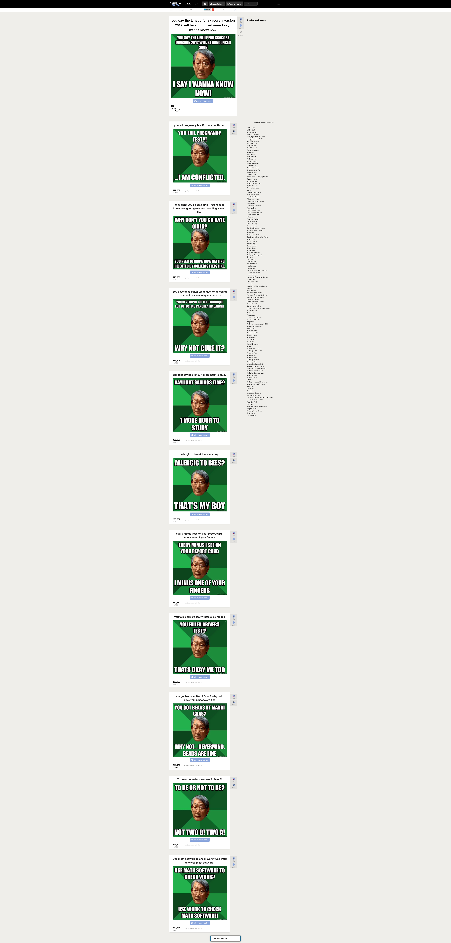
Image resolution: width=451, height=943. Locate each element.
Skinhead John (252, 377)
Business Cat (251, 157)
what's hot (188, 4)
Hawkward (250, 232)
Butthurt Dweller (252, 161)
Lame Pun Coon (252, 281)
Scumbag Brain (252, 353)
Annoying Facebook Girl (255, 139)
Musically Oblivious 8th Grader (257, 295)
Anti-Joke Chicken (253, 141)
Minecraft (250, 288)
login (278, 4)
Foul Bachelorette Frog (254, 212)
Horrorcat (250, 257)
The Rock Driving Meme (255, 400)
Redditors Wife (252, 330)
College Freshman (253, 168)
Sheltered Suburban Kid (255, 371)
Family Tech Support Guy (255, 201)
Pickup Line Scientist (254, 317)
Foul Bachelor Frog (253, 210)
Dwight (249, 190)
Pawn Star (250, 313)
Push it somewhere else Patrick (257, 324)
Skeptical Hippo (252, 375)
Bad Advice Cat (252, 148)
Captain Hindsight (253, 163)
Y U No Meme (251, 415)
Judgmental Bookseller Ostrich (257, 277)
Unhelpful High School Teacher (257, 406)
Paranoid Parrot (252, 310)
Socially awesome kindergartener (258, 382)
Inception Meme (252, 264)
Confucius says (252, 172)
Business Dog (251, 159)
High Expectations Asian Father (257, 237)
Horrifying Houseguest (254, 255)
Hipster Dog (251, 243)
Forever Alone (251, 208)
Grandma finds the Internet (256, 228)
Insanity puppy (252, 266)
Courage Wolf (251, 174)
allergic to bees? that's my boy (199, 454)
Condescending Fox (253, 170)
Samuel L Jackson (253, 344)
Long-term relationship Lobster (257, 286)
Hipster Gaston (252, 246)
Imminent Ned (251, 261)
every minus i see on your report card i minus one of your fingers (199, 535)
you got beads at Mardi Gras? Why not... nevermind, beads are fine (199, 698)
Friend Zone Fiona (253, 214)
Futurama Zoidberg (253, 219)
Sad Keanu (250, 339)
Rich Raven (251, 337)
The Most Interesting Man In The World (260, 397)
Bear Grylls (250, 152)
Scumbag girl (251, 355)
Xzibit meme (251, 413)
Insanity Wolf (251, 268)
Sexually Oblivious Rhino (255, 366)
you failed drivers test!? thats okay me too (199, 617)
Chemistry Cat (251, 165)
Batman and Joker (253, 150)
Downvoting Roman (253, 188)
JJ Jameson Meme (253, 272)
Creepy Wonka (252, 181)
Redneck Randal (252, 333)
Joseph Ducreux (252, 275)
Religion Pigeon (252, 335)
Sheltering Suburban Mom (255, 373)
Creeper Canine (252, 179)
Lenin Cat (250, 284)
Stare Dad (250, 386)
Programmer (251, 322)
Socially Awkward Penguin (256, 384)
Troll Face (250, 404)
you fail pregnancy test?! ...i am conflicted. (199, 125)
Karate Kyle (251, 279)
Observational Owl (253, 299)
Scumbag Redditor (253, 359)
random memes (205, 4)
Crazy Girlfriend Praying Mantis (257, 177)
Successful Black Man (254, 393)
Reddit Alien (251, 328)
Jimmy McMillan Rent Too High (257, 270)
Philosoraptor (251, 315)
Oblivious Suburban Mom (255, 297)
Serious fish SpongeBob (255, 364)
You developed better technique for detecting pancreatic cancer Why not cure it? (200, 293)
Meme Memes (251, 290)
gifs (235, 10)
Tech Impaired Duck (253, 395)
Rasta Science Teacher (254, 326)
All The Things (252, 132)
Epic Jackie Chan (253, 194)
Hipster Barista (252, 241)
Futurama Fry (251, 217)
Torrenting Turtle (252, 402)
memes (230, 10)
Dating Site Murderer (254, 183)
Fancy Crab (251, 203)
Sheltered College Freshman (256, 368)
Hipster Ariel (251, 239)
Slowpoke (250, 379)
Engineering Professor (254, 192)
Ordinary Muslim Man (254, 306)
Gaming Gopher (252, 221)
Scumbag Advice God (254, 351)
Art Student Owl (252, 143)
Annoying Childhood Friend (256, 136)
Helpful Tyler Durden (253, 235)
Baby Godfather (252, 145)
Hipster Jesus (251, 248)
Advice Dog (251, 128)
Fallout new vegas (253, 199)
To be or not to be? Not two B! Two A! (199, 779)
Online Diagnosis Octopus (255, 301)
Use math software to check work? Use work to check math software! (200, 860)
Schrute (249, 346)
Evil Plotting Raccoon (254, 197)
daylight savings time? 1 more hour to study (199, 375)
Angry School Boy (253, 134)
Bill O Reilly (251, 154)
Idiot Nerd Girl (251, 259)
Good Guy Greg (252, 226)
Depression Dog (252, 185)
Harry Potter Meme (253, 252)
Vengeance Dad (252, 408)
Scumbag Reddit (252, 357)
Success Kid (251, 391)
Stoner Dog (250, 388)
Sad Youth (250, 342)
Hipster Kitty (251, 250)
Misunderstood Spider (254, 293)
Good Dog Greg (252, 223)
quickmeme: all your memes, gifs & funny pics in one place (175, 4)
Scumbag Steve (252, 362)
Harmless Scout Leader (255, 230)
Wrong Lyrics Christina (254, 411)
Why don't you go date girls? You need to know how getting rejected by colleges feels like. (199, 208)
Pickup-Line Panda (253, 319)
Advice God (251, 130)
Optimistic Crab (252, 304)
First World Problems (254, 206)
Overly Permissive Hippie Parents (258, 308)
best (196, 4)
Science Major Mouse (254, 348)
